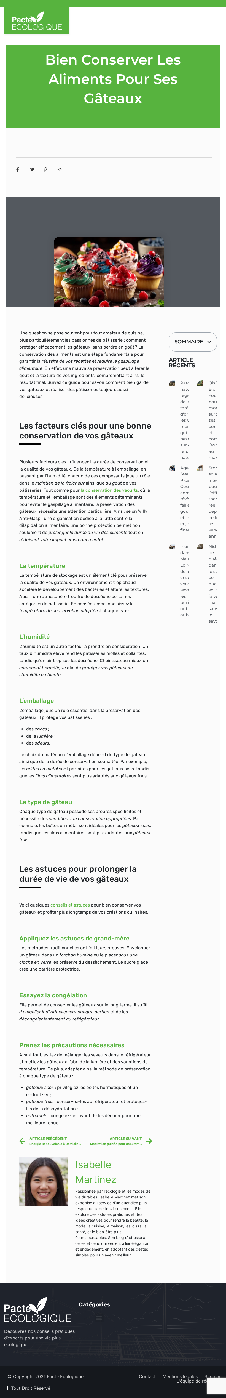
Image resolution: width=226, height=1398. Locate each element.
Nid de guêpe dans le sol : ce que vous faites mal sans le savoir (215, 584)
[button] (209, 342)
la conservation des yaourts (109, 490)
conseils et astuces (69, 905)
